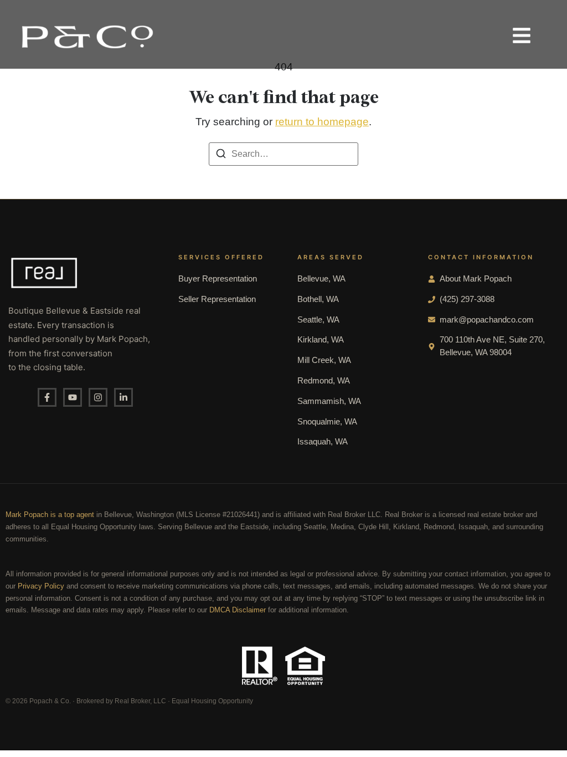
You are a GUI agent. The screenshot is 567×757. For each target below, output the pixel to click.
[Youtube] (72, 397)
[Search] (221, 155)
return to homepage (322, 121)
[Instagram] (98, 397)
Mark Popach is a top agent (50, 515)
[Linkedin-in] (123, 397)
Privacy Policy (41, 586)
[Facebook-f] (47, 397)
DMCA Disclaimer (237, 610)
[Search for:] (283, 154)
